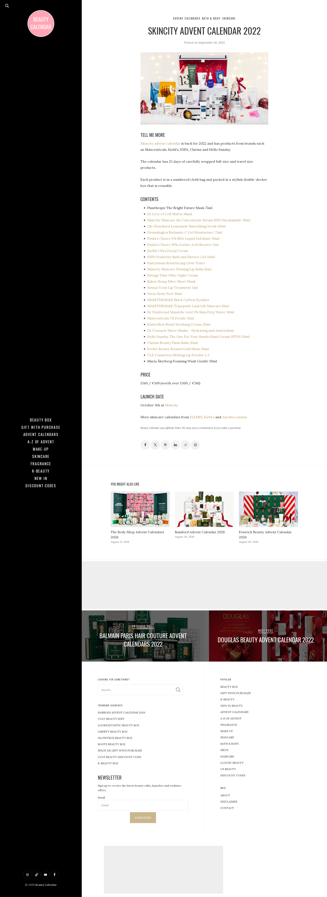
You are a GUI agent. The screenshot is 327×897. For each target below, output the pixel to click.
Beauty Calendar (46, 884)
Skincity (171, 405)
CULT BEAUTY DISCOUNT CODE (119, 757)
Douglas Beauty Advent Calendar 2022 (266, 639)
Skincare (41, 456)
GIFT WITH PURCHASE (235, 693)
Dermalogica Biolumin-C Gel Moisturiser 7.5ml (184, 232)
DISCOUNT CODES (232, 775)
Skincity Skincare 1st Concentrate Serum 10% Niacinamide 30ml (198, 220)
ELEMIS (196, 417)
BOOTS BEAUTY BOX (111, 744)
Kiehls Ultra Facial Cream (167, 251)
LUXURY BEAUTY (232, 762)
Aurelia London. (234, 417)
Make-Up (41, 449)
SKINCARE (227, 737)
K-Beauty (41, 471)
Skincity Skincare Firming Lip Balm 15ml (179, 269)
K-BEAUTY (227, 699)
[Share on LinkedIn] (175, 445)
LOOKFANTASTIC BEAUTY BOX (118, 725)
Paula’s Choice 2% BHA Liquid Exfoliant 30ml (183, 238)
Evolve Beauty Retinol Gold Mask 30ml (178, 349)
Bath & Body (211, 18)
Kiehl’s (209, 417)
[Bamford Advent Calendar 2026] (204, 509)
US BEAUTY (228, 769)
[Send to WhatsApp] (195, 445)
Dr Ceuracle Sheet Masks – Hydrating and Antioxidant (190, 330)
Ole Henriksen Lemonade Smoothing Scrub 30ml (186, 226)
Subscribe (143, 817)
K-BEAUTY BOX (108, 763)
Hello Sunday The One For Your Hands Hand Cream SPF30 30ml (198, 336)
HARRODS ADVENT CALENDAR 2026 (121, 712)
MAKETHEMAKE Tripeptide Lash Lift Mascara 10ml (188, 306)
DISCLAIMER (228, 801)
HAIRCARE (227, 756)
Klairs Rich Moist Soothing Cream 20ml (178, 324)
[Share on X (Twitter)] (155, 445)
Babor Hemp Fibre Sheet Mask (171, 281)
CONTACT (227, 808)
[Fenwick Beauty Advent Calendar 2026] (268, 509)
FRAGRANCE (228, 724)
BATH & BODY (229, 743)
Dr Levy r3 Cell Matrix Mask (169, 214)
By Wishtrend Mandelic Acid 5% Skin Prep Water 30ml (190, 312)
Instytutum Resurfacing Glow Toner (176, 263)
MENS (224, 750)
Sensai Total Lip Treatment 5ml (172, 287)
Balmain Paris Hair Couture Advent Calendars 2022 (143, 639)
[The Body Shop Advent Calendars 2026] (140, 509)
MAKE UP (226, 731)
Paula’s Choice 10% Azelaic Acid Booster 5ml (183, 244)
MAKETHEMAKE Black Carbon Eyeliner (178, 300)
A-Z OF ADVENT (41, 441)
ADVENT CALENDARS (234, 712)
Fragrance (41, 463)
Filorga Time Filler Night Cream (172, 275)
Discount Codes (41, 485)
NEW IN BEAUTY (231, 705)
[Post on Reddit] (185, 445)
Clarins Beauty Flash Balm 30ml (172, 343)
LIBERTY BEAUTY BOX (112, 731)
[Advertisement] (204, 585)
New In (41, 478)
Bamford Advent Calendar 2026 (200, 532)
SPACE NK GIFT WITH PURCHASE (120, 750)
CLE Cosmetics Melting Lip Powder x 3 (178, 355)
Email (101, 797)
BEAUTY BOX (229, 686)
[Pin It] (165, 445)
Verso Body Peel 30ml (164, 294)
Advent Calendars (41, 434)
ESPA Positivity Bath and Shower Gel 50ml (181, 257)
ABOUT (225, 795)
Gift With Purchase (40, 427)
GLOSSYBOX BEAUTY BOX (115, 738)
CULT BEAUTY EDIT (111, 718)
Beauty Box (41, 420)
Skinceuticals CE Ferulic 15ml (170, 318)
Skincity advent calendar (160, 143)
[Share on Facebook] (145, 445)
